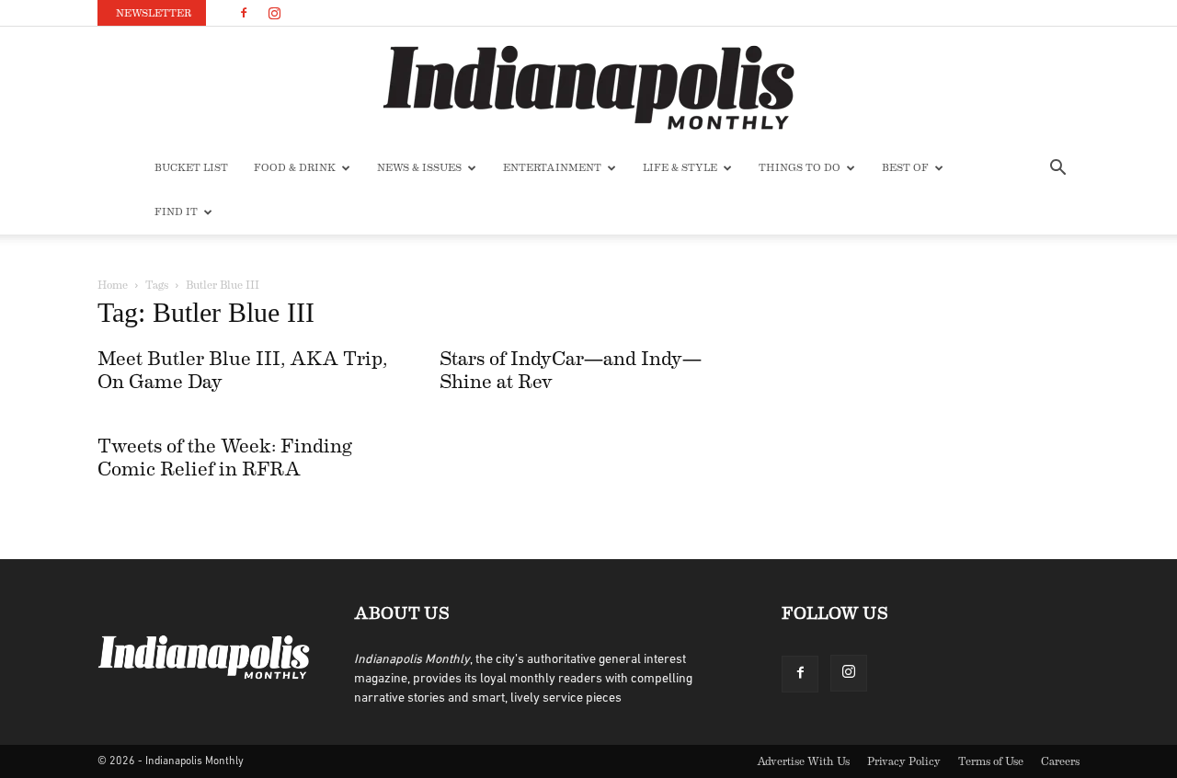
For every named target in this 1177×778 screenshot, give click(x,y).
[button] (1057, 169)
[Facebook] (243, 13)
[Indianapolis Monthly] (588, 87)
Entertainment (552, 168)
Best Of (905, 168)
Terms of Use (990, 761)
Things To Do (799, 168)
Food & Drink (295, 168)
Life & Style (680, 168)
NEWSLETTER (153, 13)
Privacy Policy (904, 761)
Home (112, 285)
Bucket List (191, 168)
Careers (1060, 761)
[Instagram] (274, 13)
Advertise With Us (803, 761)
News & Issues (419, 168)
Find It (176, 212)
